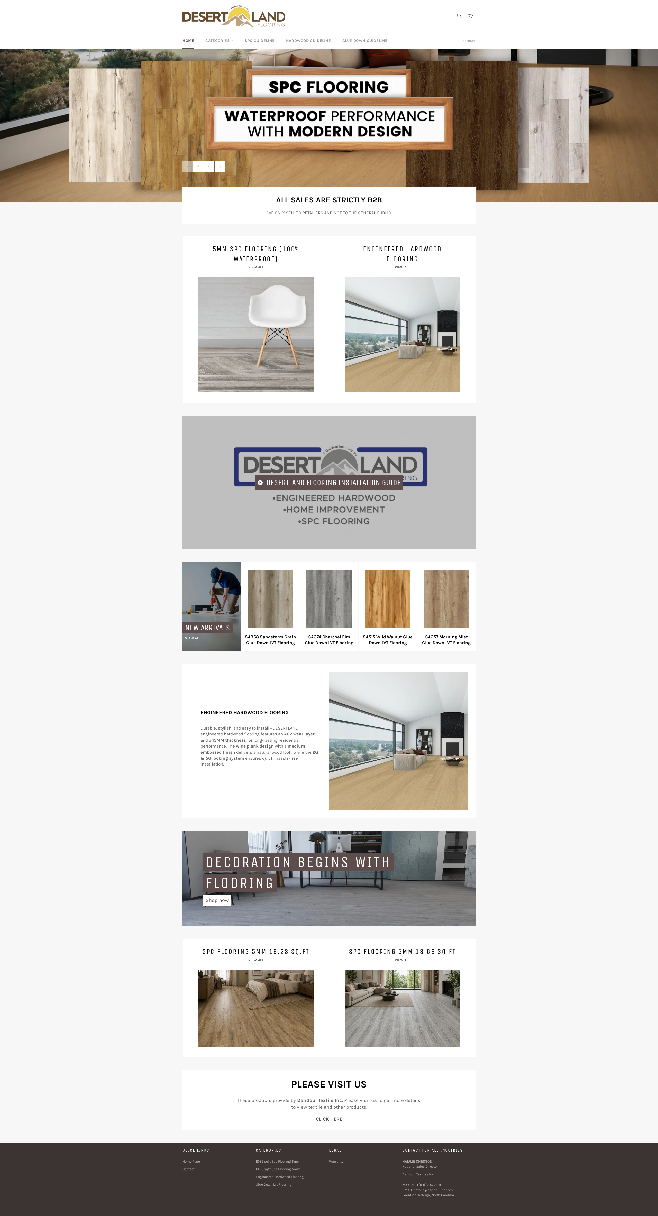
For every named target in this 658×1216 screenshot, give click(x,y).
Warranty (336, 1161)
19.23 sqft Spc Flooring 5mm (278, 1169)
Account (469, 41)
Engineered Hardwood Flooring (280, 1177)
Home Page (191, 1161)
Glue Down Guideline (365, 40)
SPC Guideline (260, 40)
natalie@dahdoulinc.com (433, 1190)
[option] (329, 125)
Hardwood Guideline (308, 40)
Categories (218, 40)
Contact (188, 1169)
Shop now (217, 900)
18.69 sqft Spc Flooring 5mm (278, 1161)
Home (188, 40)
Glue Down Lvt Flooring (273, 1184)
